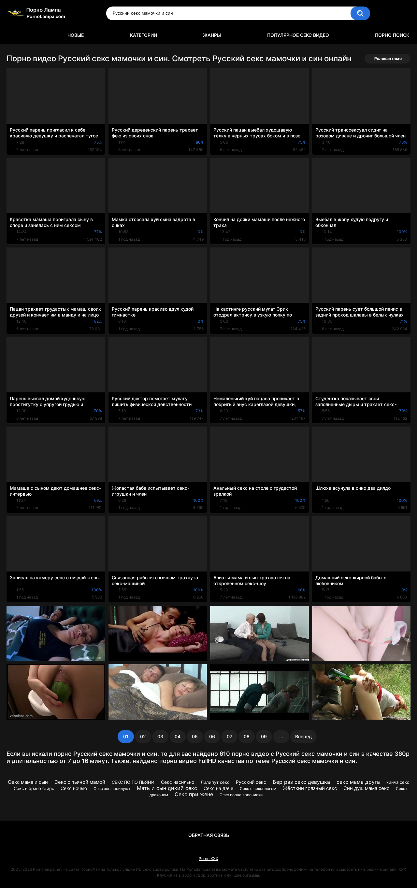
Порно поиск (392, 35)
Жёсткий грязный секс (310, 788)
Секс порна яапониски (241, 794)
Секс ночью (74, 788)
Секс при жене (194, 794)
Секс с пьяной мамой (79, 782)
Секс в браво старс (34, 788)
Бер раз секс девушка (301, 782)
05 (195, 736)
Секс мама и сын (28, 782)
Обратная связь (208, 835)
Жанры (212, 35)
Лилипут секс (215, 782)
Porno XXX (208, 858)
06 (212, 736)
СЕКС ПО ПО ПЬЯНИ (133, 782)
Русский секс (251, 782)
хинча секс (397, 782)
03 (160, 736)
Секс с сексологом (258, 788)
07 (229, 736)
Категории (143, 35)
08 (247, 736)
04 (177, 736)
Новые (75, 35)
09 (264, 736)
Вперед (303, 736)
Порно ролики (15, 35)
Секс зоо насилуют (111, 788)
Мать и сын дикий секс (167, 788)
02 (143, 736)
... (281, 736)
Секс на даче (218, 788)
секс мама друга (358, 782)
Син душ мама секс (366, 788)
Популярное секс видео (298, 35)
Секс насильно (177, 782)
